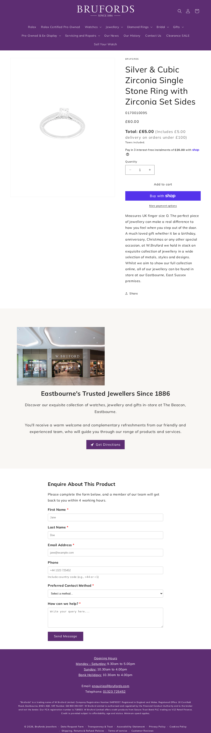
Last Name (58, 527)
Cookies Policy (178, 726)
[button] (179, 11)
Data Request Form (72, 726)
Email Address (61, 545)
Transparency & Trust (100, 726)
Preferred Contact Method (71, 585)
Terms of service (117, 730)
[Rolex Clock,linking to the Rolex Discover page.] (25, 10)
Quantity (131, 161)
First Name (58, 509)
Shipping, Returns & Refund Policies (83, 730)
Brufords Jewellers (46, 726)
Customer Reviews (142, 730)
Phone (53, 562)
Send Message (65, 636)
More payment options (163, 205)
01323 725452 (114, 691)
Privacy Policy (157, 726)
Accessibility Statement (131, 726)
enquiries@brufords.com (110, 686)
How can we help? (64, 604)
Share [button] (133, 293)
